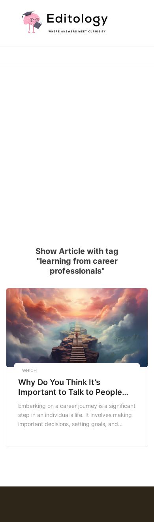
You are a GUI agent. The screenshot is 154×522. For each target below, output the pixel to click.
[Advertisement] (77, 151)
